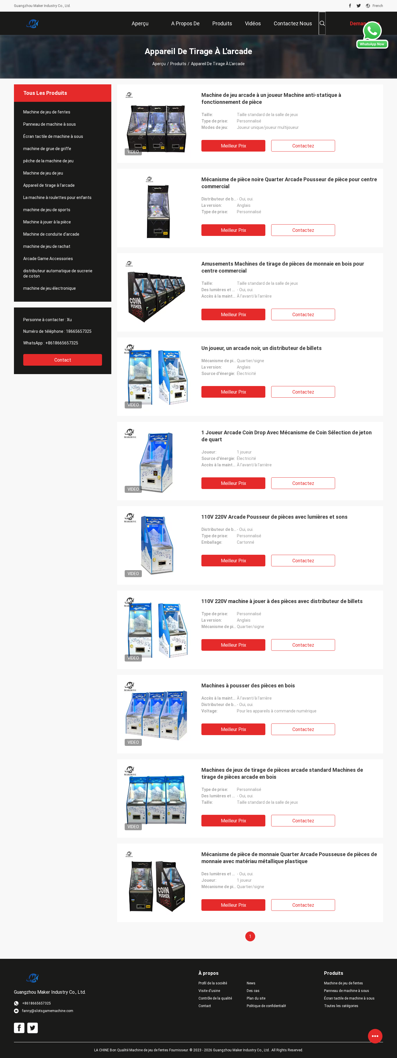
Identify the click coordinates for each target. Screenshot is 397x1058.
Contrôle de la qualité (215, 998)
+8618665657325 (61, 343)
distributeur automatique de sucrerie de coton (57, 273)
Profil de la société (213, 983)
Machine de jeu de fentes (46, 112)
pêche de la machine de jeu (48, 161)
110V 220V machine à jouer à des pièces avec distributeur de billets (282, 601)
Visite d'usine (209, 991)
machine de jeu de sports (46, 209)
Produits (178, 63)
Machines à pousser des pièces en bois (248, 685)
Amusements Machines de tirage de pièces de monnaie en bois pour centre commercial (282, 267)
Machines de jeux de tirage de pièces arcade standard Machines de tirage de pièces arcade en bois (282, 773)
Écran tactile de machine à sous (53, 136)
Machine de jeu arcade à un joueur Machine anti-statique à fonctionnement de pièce (271, 98)
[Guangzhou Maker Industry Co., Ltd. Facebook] (350, 6)
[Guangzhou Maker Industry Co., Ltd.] (33, 23)
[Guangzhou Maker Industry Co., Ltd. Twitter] (359, 6)
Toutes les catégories (341, 1006)
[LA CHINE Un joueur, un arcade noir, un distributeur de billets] (156, 376)
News (251, 983)
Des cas (253, 991)
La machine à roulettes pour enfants (57, 197)
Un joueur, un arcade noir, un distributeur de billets (261, 348)
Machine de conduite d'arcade (51, 234)
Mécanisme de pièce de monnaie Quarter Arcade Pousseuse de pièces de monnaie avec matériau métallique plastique (289, 857)
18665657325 (79, 331)
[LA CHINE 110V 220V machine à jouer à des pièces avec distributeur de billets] (156, 629)
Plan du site (256, 998)
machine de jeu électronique (49, 288)
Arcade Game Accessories (48, 258)
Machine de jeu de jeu (43, 173)
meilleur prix (233, 146)
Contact (62, 360)
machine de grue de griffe (47, 148)
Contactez (303, 146)
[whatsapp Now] (372, 47)
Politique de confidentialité (266, 1006)
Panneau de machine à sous (49, 124)
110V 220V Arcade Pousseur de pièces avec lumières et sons (274, 517)
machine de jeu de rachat (46, 246)
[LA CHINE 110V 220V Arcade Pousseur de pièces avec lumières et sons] (156, 545)
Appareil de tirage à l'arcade (49, 185)
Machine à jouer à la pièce (47, 222)
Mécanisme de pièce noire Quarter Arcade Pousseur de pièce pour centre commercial (289, 182)
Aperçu (159, 63)
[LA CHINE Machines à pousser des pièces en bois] (156, 714)
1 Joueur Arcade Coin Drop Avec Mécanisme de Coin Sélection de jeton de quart (286, 435)
